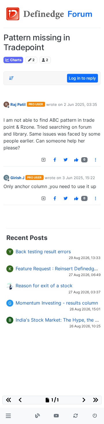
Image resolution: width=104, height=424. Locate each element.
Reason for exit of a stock (44, 285)
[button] (8, 416)
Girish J (17, 177)
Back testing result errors (43, 251)
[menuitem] (55, 160)
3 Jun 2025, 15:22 (78, 177)
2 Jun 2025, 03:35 (80, 104)
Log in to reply (82, 78)
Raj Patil (18, 104)
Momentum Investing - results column (57, 303)
